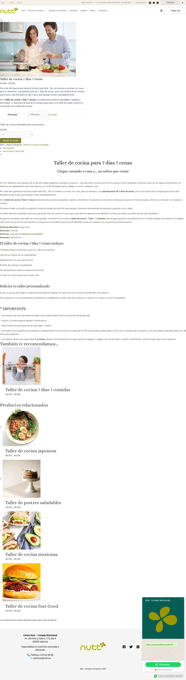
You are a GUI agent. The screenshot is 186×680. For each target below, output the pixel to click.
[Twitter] (154, 3)
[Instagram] (158, 3)
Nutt (5, 182)
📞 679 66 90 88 (87, 2)
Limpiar (53, 114)
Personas (12, 114)
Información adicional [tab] (13, 151)
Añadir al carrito (10, 140)
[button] (5, 2)
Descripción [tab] (8, 148)
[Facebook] (150, 3)
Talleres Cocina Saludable (36, 144)
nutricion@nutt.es (141, 2)
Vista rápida (94, 382)
